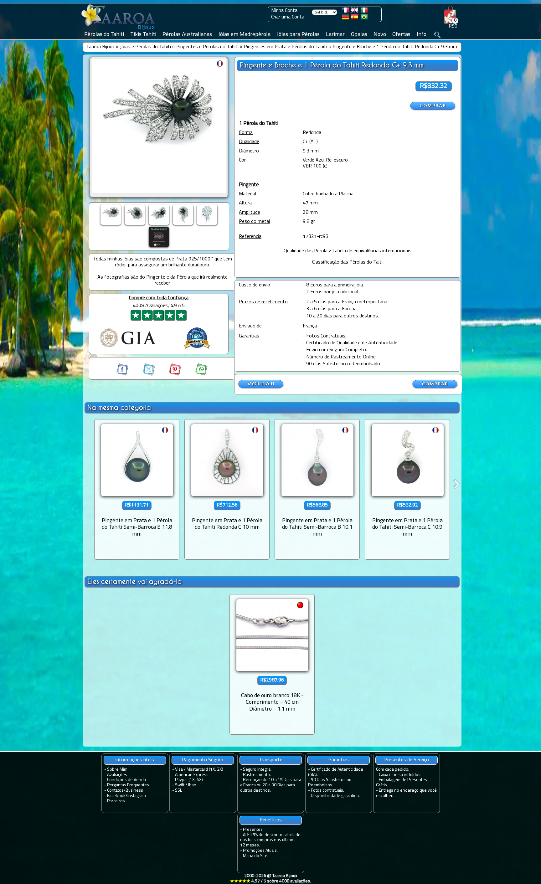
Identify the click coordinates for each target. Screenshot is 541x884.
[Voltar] (261, 387)
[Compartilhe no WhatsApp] (195, 374)
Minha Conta (284, 10)
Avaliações (117, 775)
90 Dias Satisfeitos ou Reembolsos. (329, 783)
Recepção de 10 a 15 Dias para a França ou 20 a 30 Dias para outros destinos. (270, 785)
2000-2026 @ (270, 879)
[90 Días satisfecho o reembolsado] (197, 349)
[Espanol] (354, 18)
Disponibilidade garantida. (335, 796)
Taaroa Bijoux (100, 46)
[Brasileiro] (364, 18)
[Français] (345, 11)
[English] (354, 11)
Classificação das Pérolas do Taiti (347, 262)
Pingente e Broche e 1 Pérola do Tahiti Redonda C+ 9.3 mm (394, 46)
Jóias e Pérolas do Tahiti (145, 46)
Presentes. (253, 829)
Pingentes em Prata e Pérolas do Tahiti (285, 46)
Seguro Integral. (257, 769)
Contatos (115, 790)
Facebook (116, 796)
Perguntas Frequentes (128, 785)
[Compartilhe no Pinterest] (169, 374)
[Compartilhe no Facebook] (123, 374)
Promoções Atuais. (260, 850)
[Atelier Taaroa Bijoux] (118, 30)
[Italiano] (364, 11)
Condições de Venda (126, 780)
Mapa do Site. (255, 856)
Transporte (270, 760)
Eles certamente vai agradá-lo (134, 581)
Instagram (136, 796)
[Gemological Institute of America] (127, 348)
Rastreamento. (257, 775)
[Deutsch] (345, 18)
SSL (178, 790)
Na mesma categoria (119, 407)
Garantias (338, 760)
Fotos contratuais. (327, 790)
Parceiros (116, 801)
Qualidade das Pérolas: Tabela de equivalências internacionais (347, 251)
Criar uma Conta (287, 17)
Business (134, 790)
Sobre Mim (117, 769)
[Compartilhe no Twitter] (143, 374)
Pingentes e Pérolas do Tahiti (207, 46)
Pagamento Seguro (202, 760)
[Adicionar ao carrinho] (433, 106)
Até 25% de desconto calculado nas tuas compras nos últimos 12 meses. (270, 840)
